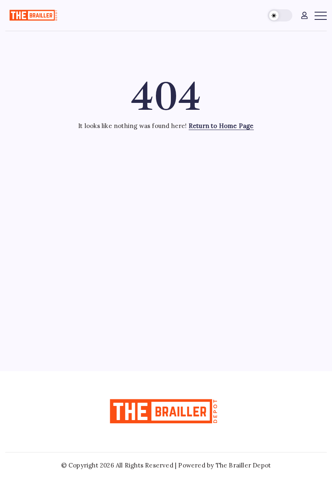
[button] (280, 15)
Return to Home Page (221, 126)
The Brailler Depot (243, 465)
